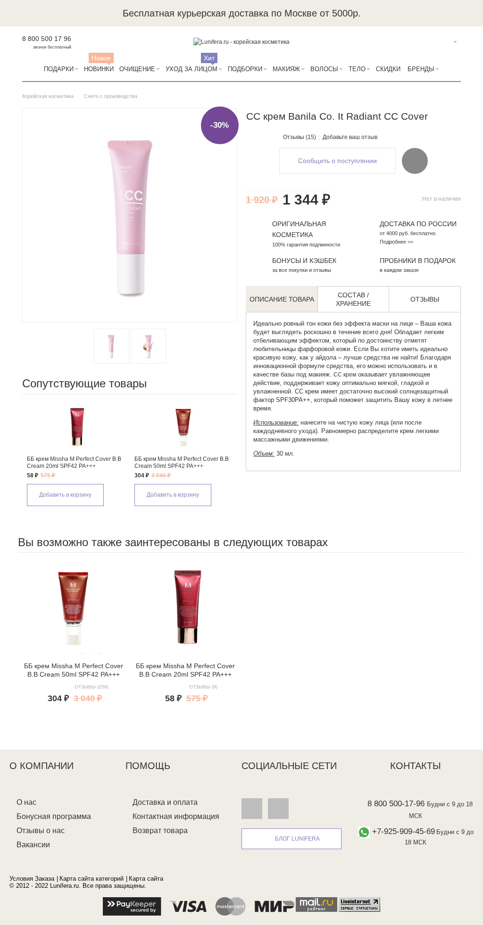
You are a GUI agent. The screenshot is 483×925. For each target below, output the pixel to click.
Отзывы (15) (299, 137)
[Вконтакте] (252, 808)
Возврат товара (160, 831)
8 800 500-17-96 (396, 803)
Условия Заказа (31, 878)
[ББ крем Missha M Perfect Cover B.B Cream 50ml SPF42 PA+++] (183, 427)
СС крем (344, 374)
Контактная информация (176, 816)
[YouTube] (278, 808)
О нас (26, 802)
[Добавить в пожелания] (415, 160)
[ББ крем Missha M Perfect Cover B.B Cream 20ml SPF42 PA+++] (76, 427)
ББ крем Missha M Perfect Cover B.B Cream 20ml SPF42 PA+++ (74, 462)
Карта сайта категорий (91, 878)
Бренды (421, 69)
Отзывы (424, 299)
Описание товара (282, 299)
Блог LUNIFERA (297, 838)
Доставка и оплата (165, 802)
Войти (440, 42)
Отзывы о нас (41, 831)
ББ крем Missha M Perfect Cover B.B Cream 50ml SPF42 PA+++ (181, 462)
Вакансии (33, 845)
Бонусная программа (54, 816)
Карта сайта (146, 878)
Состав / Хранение (353, 299)
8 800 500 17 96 (46, 38)
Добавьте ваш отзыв (350, 137)
